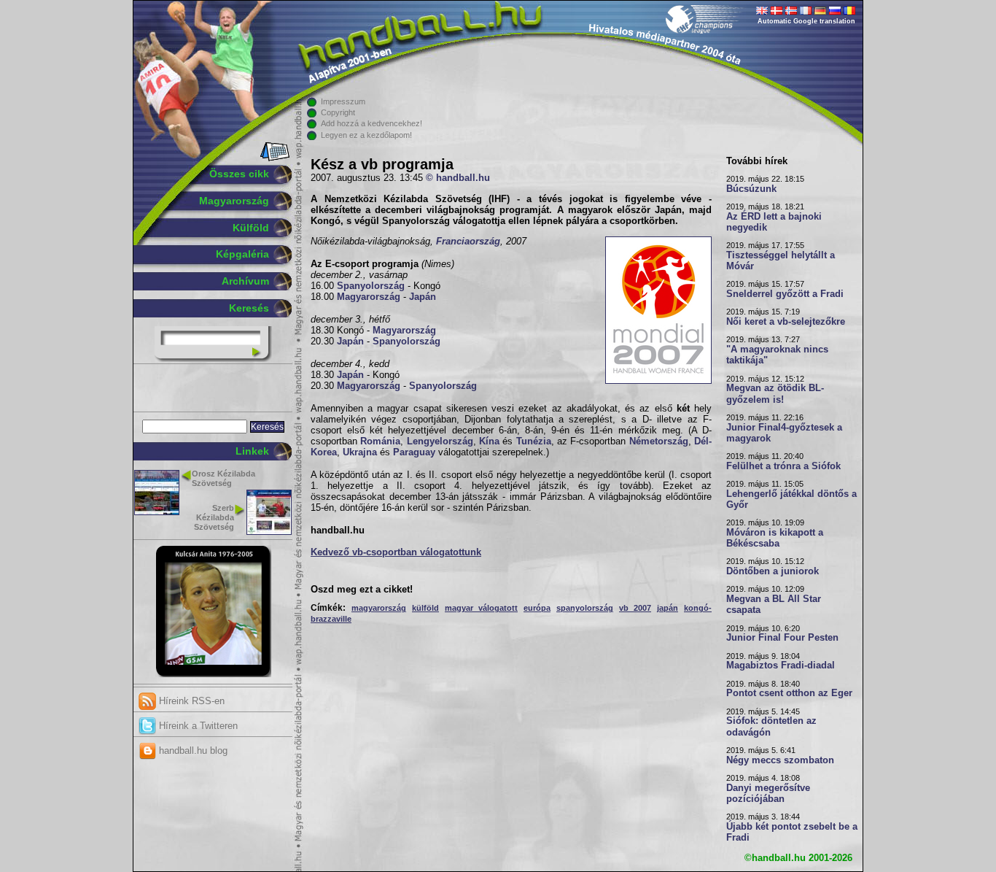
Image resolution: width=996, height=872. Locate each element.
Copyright (338, 112)
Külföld (251, 228)
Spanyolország (371, 286)
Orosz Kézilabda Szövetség (223, 478)
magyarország (378, 607)
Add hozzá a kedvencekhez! (371, 123)
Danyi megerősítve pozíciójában (768, 793)
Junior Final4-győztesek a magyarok (784, 433)
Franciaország (468, 241)
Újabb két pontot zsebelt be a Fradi (791, 832)
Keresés (249, 308)
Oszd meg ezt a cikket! (362, 589)
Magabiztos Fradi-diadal (780, 665)
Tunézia (533, 441)
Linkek (252, 451)
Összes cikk (239, 174)
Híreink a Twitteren (197, 725)
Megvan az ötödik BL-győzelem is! (775, 393)
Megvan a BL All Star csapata (773, 604)
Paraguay (414, 452)
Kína (489, 441)
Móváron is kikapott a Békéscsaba (774, 538)
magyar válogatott (481, 607)
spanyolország (584, 607)
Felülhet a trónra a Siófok (783, 466)
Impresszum (343, 101)
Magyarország (234, 201)
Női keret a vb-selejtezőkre (785, 322)
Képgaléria (242, 254)
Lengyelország (440, 441)
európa (537, 607)
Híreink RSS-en (190, 700)
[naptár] (273, 158)
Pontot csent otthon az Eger (789, 693)
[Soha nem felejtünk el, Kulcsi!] (213, 674)
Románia (380, 441)
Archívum (245, 281)
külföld (425, 607)
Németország (658, 441)
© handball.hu (458, 178)
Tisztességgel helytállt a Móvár (780, 260)
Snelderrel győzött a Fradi (785, 294)
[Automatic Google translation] (762, 12)
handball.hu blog (191, 750)
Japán (422, 297)
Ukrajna (360, 452)
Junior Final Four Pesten (782, 638)
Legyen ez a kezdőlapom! (366, 135)
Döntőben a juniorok (772, 571)
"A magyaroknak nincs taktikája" (777, 355)
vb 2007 (635, 607)
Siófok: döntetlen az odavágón (771, 726)
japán (667, 607)
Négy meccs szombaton (780, 760)
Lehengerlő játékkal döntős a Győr (791, 499)
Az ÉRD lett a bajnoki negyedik (774, 222)
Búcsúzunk (751, 189)
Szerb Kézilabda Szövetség (214, 517)
